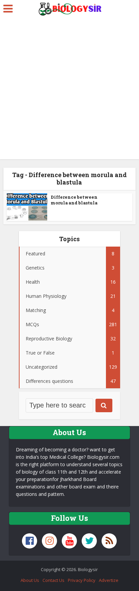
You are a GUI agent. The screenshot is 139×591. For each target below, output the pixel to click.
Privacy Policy (81, 580)
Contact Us (53, 580)
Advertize (108, 580)
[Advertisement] (69, 89)
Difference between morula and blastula (74, 200)
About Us (30, 580)
